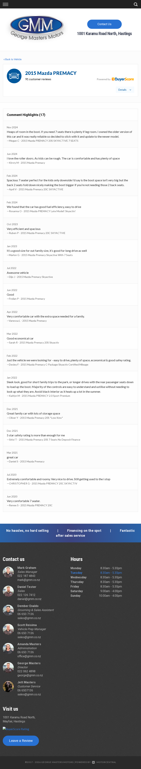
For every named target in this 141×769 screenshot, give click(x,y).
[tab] (70, 80)
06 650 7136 (25, 614)
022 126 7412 (26, 595)
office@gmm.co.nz (29, 656)
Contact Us (104, 24)
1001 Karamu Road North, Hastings (104, 33)
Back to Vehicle (13, 59)
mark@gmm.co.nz (28, 580)
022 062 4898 (26, 671)
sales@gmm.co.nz (29, 618)
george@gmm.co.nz (30, 675)
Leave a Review (21, 741)
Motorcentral (106, 762)
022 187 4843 (26, 576)
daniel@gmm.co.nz (29, 599)
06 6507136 (25, 690)
